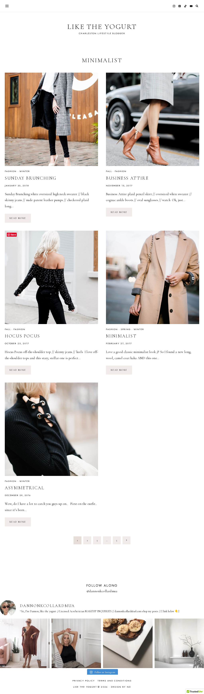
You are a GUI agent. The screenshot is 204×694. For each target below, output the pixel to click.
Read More (20, 219)
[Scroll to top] (197, 683)
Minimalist (121, 336)
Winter (25, 171)
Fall (109, 171)
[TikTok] (185, 6)
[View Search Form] (197, 6)
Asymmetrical (24, 487)
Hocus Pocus (22, 336)
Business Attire (127, 178)
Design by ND (121, 686)
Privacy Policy (84, 680)
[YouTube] (191, 6)
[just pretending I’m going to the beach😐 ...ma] (25, 643)
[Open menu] (7, 6)
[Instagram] (174, 6)
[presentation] (51, 119)
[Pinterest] (179, 6)
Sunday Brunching (30, 178)
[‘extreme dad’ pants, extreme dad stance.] (76, 643)
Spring (126, 329)
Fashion (11, 171)
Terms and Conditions (115, 680)
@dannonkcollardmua (102, 591)
